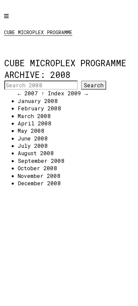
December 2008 (39, 183)
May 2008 (31, 130)
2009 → (78, 93)
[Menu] (12, 20)
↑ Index (52, 93)
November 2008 (39, 175)
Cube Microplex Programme (38, 32)
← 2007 (28, 93)
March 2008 (34, 115)
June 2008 (33, 138)
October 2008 (37, 168)
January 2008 (38, 100)
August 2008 (36, 153)
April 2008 (34, 123)
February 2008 (39, 108)
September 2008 (41, 160)
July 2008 (33, 145)
